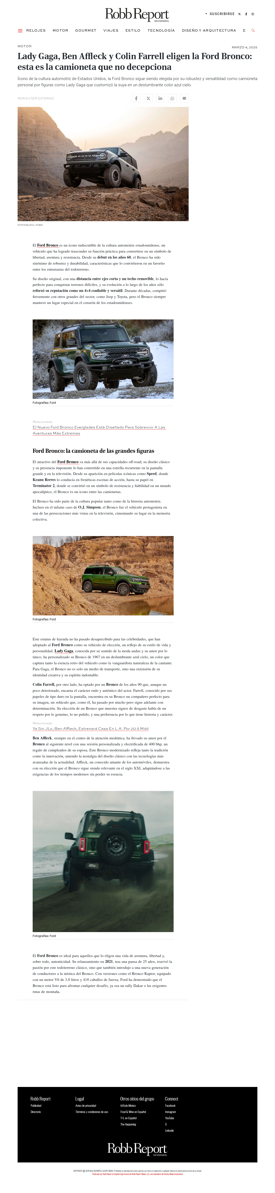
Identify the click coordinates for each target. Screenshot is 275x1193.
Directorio (36, 1112)
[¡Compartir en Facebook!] (136, 98)
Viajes (111, 30)
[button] (20, 30)
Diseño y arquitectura (209, 30)
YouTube (169, 1118)
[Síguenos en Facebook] (246, 14)
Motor (60, 30)
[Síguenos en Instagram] (253, 14)
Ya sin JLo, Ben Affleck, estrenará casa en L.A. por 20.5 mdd (90, 728)
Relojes (36, 30)
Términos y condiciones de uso (92, 1112)
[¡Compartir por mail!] (184, 98)
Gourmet (85, 30)
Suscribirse (222, 14)
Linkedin (169, 1130)
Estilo (133, 30)
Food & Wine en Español (133, 1112)
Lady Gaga (64, 651)
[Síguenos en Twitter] (239, 14)
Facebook (170, 1106)
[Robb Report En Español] (137, 14)
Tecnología (161, 30)
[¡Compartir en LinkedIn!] (160, 98)
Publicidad (36, 1106)
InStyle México (128, 1106)
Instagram (170, 1112)
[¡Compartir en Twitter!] (148, 98)
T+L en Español (128, 1118)
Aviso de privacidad (86, 1106)
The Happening (128, 1124)
